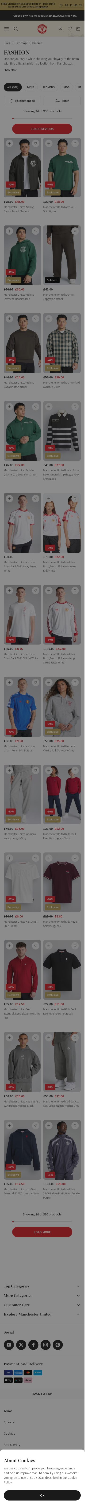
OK (42, 1495)
